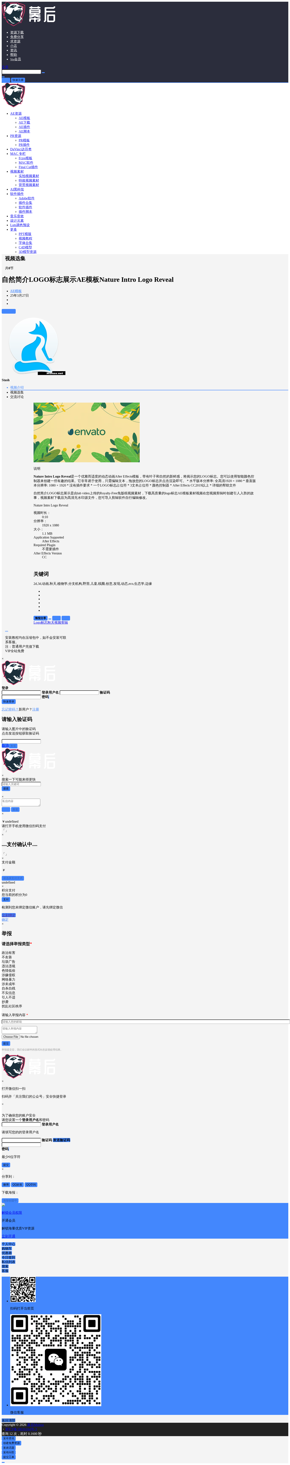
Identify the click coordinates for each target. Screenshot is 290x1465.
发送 (13, 745)
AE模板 (16, 291)
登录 (6, 80)
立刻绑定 (8, 915)
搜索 (6, 788)
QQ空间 (31, 1184)
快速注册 (18, 80)
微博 (6, 1184)
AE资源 (16, 113)
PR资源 (15, 136)
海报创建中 (10, 1200)
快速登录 (8, 701)
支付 (6, 899)
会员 (15, 59)
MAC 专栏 (18, 153)
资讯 (13, 50)
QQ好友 (17, 1184)
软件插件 (17, 194)
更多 (13, 229)
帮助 (13, 54)
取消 (5, 745)
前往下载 (8, 311)
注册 (35, 709)
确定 (5, 919)
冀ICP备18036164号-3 (21, 1429)
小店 (13, 46)
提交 (6, 1043)
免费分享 (17, 37)
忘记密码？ (10, 709)
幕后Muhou (35, 1425)
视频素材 (17, 171)
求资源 (15, 41)
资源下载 (17, 32)
